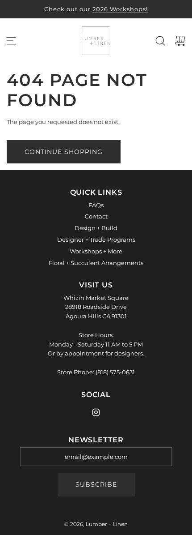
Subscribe (96, 484)
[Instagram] (96, 412)
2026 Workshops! (120, 9)
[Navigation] (11, 41)
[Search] (160, 41)
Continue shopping (64, 152)
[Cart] (180, 41)
